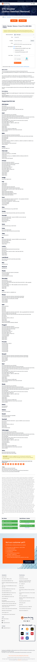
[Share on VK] (18, 464)
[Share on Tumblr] (8, 464)
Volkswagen (5, 430)
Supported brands (21, 1)
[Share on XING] (23, 464)
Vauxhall (4, 419)
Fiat (3, 181)
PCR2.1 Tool (21, 585)
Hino (3, 207)
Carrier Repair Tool (5, 612)
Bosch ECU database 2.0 (23, 610)
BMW (3, 133)
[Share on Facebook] (3, 464)
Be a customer (28, 561)
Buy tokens (14, 20)
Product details (27, 523)
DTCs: (12, 43)
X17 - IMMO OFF (22, 583)
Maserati (4, 266)
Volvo (3, 450)
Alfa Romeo (5, 104)
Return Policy (26, 655)
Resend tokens (29, 1)
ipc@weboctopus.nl (6, 1)
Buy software (22, 20)
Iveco (3, 228)
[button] (32, 3)
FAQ (34, 1)
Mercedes (4, 278)
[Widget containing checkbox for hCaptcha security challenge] (21, 59)
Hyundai (4, 215)
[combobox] (24, 35)
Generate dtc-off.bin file (19, 50)
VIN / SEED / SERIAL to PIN (6, 578)
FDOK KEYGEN (21, 587)
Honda (4, 211)
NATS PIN (21, 604)
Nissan (4, 294)
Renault (4, 354)
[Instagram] (29, 621)
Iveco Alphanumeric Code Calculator (8, 614)
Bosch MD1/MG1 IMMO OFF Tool (7, 580)
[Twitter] (25, 621)
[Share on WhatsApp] (16, 464)
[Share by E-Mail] (11, 464)
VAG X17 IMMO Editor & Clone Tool (8, 596)
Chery (3, 146)
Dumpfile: (11, 40)
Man (3, 262)
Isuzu (3, 224)
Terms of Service (11, 655)
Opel (3, 304)
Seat (3, 364)
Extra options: (10, 46)
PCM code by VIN (22, 602)
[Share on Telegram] (21, 464)
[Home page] (6, 3)
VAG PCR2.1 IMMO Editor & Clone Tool (8, 588)
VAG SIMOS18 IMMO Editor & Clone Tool (9, 592)
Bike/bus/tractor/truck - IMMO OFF (25, 606)
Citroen (4, 160)
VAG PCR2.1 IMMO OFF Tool (6, 590)
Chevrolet (4, 151)
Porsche (4, 341)
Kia (3, 237)
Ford (3, 197)
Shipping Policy (21, 655)
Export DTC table (18, 46)
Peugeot (4, 325)
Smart (3, 404)
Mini (3, 290)
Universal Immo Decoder (23, 578)
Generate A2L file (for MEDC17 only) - (22, 48)
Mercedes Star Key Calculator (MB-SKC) (9, 603)
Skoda (3, 384)
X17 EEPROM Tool (5, 598)
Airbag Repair (21, 576)
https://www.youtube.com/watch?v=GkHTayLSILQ (20, 66)
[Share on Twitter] (5, 464)
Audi (3, 113)
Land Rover (5, 257)
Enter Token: (11, 55)
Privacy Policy (16, 655)
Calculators (9, 17)
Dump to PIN (4, 576)
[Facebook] (24, 621)
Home (5, 17)
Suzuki (4, 414)
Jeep (3, 233)
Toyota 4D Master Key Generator (25, 608)
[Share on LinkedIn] (13, 464)
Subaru (4, 409)
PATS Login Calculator (23, 595)
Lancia (4, 246)
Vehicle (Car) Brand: (9, 34)
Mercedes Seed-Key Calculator (24, 600)
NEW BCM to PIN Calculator (7, 610)
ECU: (12, 37)
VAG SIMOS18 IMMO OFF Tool (7, 594)
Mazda (4, 271)
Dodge (3, 177)
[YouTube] (27, 621)
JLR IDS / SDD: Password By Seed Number (9, 608)
